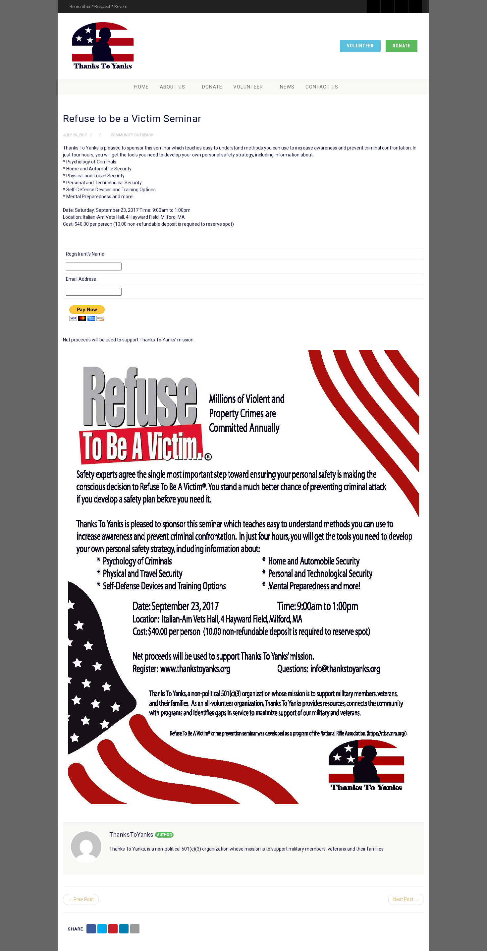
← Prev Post (81, 899)
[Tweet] (102, 928)
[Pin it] (113, 928)
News (287, 87)
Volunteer (360, 45)
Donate (401, 45)
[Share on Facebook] (91, 928)
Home (141, 87)
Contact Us (321, 87)
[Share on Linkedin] (124, 928)
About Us (172, 87)
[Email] (134, 928)
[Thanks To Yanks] (103, 46)
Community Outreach (132, 135)
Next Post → (406, 899)
